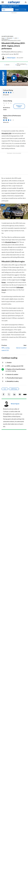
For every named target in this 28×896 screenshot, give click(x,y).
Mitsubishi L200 (6, 133)
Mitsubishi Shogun (10, 242)
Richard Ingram (11, 57)
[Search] (25, 2)
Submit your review (19, 106)
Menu (3, 2)
